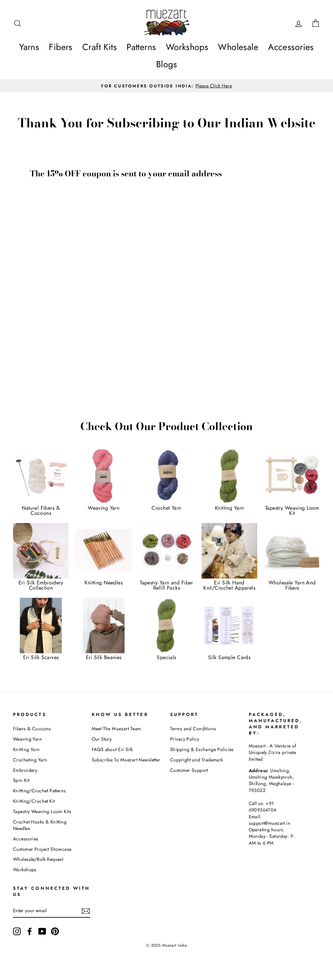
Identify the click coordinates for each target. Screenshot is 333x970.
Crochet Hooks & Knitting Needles (39, 825)
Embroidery (25, 770)
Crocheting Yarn (30, 760)
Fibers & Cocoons (32, 728)
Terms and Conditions (193, 728)
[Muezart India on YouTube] (42, 931)
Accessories (291, 47)
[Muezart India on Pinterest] (55, 931)
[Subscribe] (86, 911)
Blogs (166, 64)
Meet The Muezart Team (116, 728)
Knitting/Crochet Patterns (39, 790)
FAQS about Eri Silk (112, 749)
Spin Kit (21, 780)
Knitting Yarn (26, 749)
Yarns (29, 47)
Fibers (61, 47)
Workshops (187, 47)
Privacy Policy (184, 739)
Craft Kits (99, 47)
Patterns (141, 47)
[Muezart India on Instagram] (17, 931)
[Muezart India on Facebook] (29, 931)
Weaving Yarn (27, 739)
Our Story (102, 739)
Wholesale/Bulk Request (38, 859)
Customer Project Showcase (42, 849)
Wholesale (238, 47)
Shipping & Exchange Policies (202, 749)
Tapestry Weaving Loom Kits (42, 811)
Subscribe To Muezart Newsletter (126, 760)
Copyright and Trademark (196, 760)
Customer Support (189, 770)
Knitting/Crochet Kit (34, 801)
